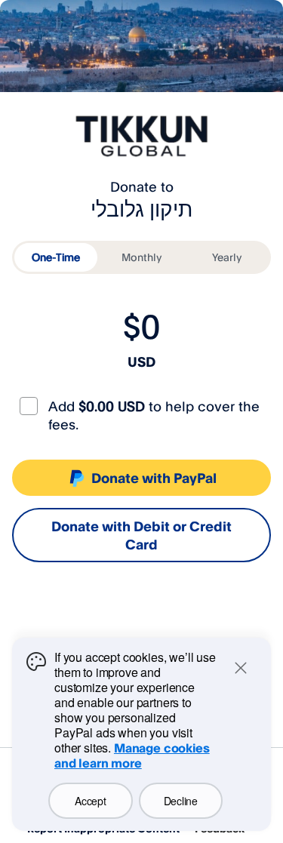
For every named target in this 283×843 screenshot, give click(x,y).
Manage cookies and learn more (132, 755)
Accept (90, 800)
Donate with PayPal (154, 477)
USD (141, 361)
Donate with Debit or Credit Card (141, 535)
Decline (181, 800)
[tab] (55, 257)
